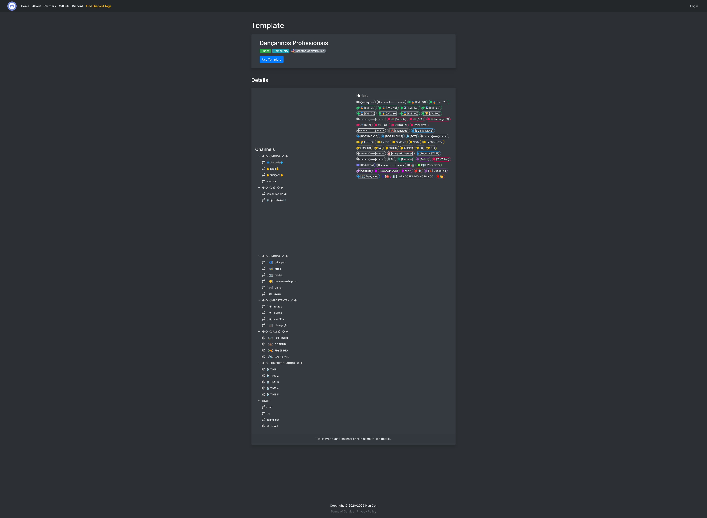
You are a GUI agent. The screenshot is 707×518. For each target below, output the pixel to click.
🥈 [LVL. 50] (410, 107)
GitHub (64, 6)
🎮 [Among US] (439, 119)
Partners (50, 6)
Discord (77, 6)
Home (25, 6)
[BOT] (413, 136)
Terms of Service (342, 511)
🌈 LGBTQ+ (367, 142)
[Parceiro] (406, 159)
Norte (416, 142)
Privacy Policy (366, 511)
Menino (408, 147)
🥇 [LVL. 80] (389, 113)
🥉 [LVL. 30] (367, 107)
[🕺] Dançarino (369, 176)
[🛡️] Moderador (430, 165)
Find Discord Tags (98, 6)
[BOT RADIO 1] (393, 136)
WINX (407, 170)
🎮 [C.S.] (418, 119)
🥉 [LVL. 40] (389, 107)
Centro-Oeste (434, 142)
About (36, 6)
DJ (392, 159)
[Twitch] (424, 159)
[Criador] (365, 170)
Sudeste (400, 142)
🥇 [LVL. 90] (410, 113)
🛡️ (419, 170)
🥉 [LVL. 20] (439, 102)
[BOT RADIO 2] (369, 136)
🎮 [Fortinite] (398, 119)
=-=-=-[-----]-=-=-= (392, 102)
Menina (392, 147)
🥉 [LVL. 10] (418, 102)
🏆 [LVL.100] (432, 113)
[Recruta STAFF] (429, 153)
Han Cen (371, 505)
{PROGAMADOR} (387, 170)
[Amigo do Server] (401, 153)
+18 (432, 147)
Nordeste (366, 147)
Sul (380, 147)
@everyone (367, 102)
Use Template (271, 59)
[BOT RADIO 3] (423, 130)
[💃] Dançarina (436, 170)
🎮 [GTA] (365, 124)
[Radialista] (367, 165)
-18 (421, 147)
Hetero (385, 142)
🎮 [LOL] (382, 124)
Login (694, 6)
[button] (308, 51)
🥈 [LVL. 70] (367, 113)
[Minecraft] (420, 124)
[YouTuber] (442, 159)
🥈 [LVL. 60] (432, 107)
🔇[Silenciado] (399, 130)
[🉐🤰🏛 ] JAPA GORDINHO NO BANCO (408, 176)
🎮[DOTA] (400, 124)
